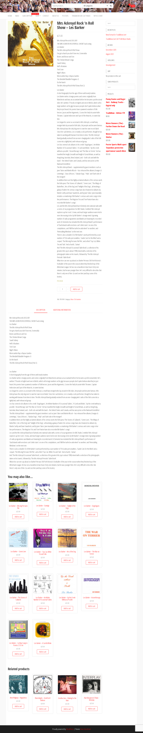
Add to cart (76, 289)
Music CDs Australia (76, 299)
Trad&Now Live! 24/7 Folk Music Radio (118, 39)
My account (98, 15)
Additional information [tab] (62, 309)
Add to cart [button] (18, 516)
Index (17, 15)
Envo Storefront (85, 729)
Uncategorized (110, 65)
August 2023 (110, 54)
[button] (49, 25)
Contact (46, 15)
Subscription (28, 15)
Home (10, 15)
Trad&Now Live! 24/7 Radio (81, 15)
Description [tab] (40, 309)
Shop (37, 15)
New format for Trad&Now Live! (116, 34)
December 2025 (111, 49)
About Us (55, 15)
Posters (65, 15)
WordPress (70, 729)
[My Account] (124, 5)
